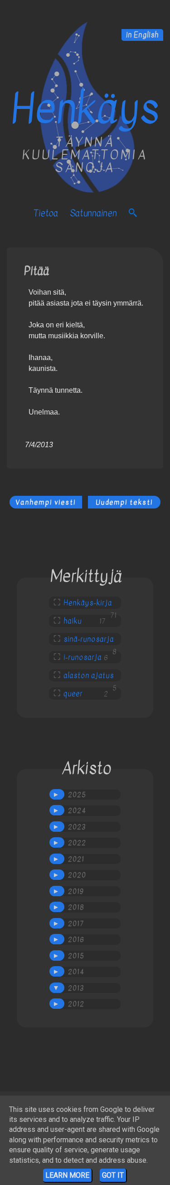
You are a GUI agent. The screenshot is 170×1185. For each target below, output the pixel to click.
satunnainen (93, 213)
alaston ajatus (88, 675)
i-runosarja (82, 657)
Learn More (67, 1175)
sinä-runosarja (88, 639)
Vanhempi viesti (45, 502)
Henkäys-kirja (87, 602)
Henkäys (85, 109)
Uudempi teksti (124, 502)
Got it (113, 1175)
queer (73, 693)
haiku (72, 621)
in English (142, 35)
